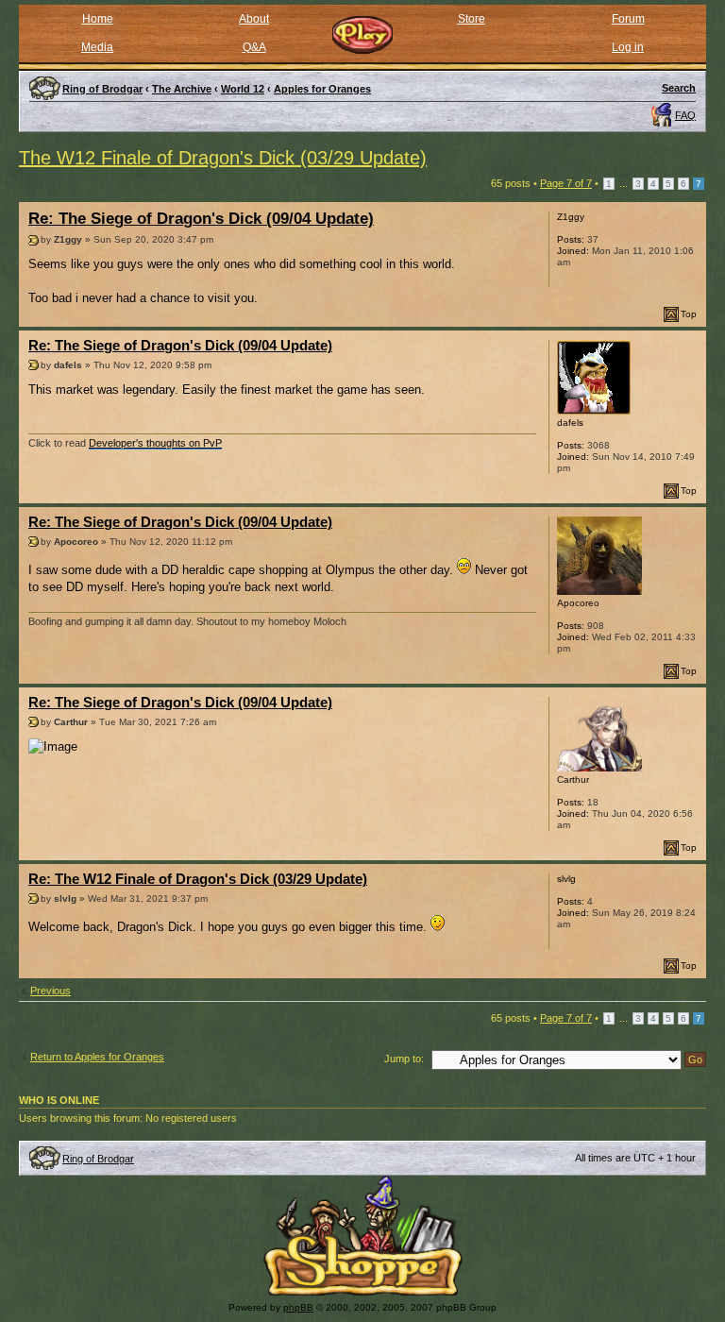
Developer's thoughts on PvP (155, 443)
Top (689, 314)
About (254, 18)
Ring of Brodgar (98, 1158)
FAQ (685, 115)
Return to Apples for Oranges (97, 1056)
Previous (50, 990)
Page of (566, 183)
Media (97, 47)
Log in (628, 47)
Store (471, 18)
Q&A (254, 47)
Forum (628, 18)
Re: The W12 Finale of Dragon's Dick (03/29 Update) (197, 879)
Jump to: (404, 1058)
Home (97, 18)
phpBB (298, 1307)
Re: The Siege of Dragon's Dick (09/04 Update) (201, 219)
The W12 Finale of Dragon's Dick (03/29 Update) (223, 157)
